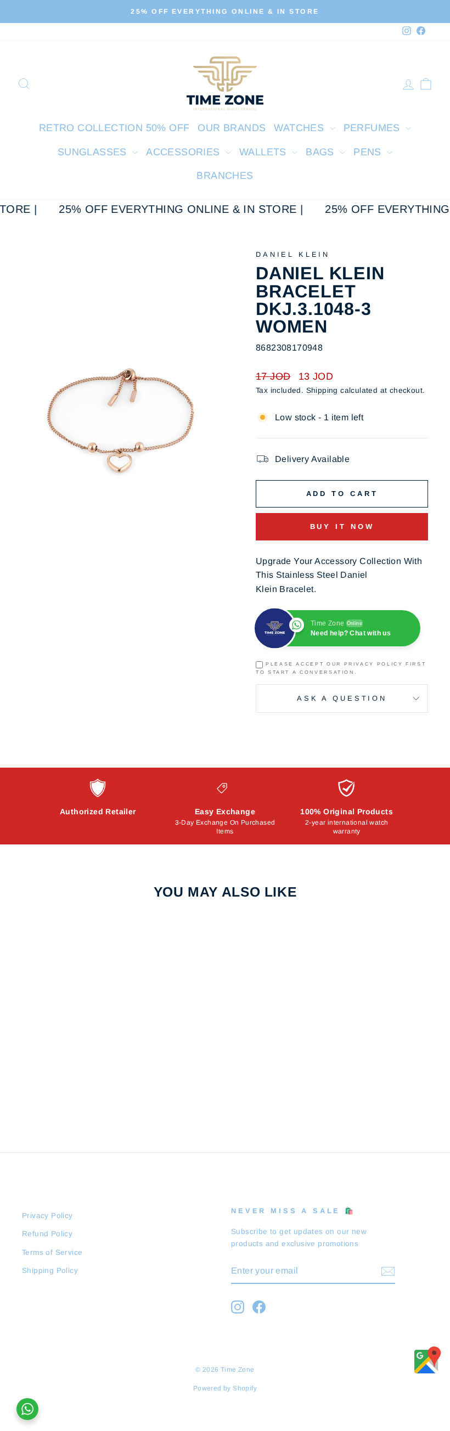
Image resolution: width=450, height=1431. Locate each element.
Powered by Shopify (225, 1388)
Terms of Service (52, 1252)
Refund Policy (47, 1234)
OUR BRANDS (232, 127)
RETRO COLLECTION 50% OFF (114, 127)
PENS (368, 152)
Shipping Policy (50, 1270)
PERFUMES (373, 127)
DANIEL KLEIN (293, 254)
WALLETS (264, 152)
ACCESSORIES (184, 152)
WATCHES (300, 127)
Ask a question (342, 698)
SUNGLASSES (94, 152)
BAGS (321, 152)
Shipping (322, 390)
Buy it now (342, 526)
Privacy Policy (47, 1216)
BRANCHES (224, 175)
